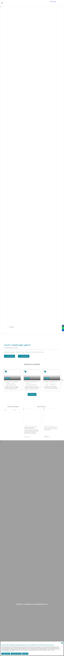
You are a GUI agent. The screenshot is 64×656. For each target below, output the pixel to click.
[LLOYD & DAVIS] (56, 3)
